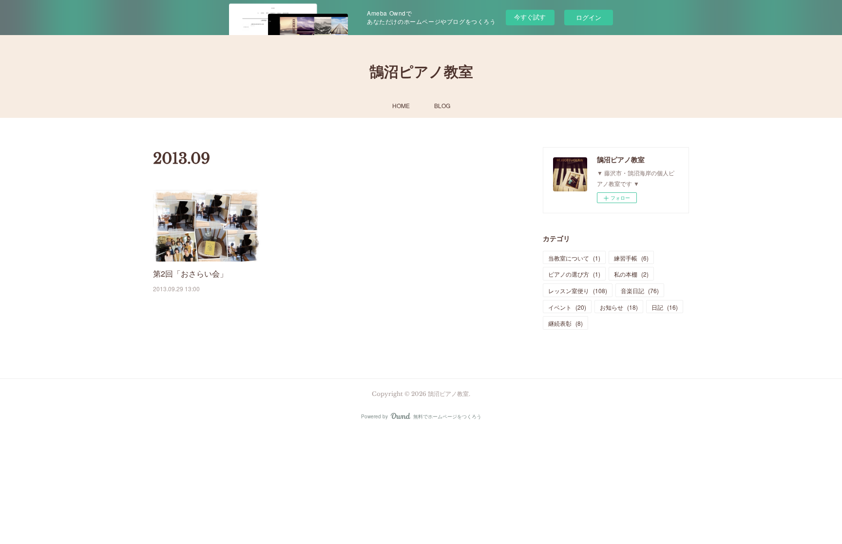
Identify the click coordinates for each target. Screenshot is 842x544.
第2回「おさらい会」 (190, 273)
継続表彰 (565, 323)
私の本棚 (631, 274)
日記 (664, 307)
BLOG (442, 105)
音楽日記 (640, 290)
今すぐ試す (530, 16)
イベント (567, 307)
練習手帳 (631, 258)
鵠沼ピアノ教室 (421, 72)
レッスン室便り (577, 290)
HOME (401, 105)
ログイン (588, 17)
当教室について (574, 258)
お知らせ (619, 307)
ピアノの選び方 (574, 274)
